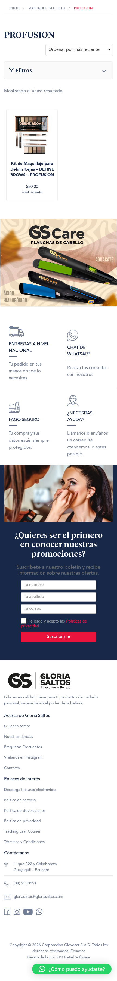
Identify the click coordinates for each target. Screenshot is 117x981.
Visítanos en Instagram (23, 757)
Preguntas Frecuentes (23, 747)
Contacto (12, 768)
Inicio (15, 8)
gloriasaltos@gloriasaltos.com (38, 897)
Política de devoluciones (24, 811)
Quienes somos (17, 726)
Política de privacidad (22, 821)
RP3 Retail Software (73, 957)
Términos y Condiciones (24, 842)
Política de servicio (20, 800)
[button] (72, 969)
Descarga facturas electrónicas (30, 790)
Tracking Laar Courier (22, 831)
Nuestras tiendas (18, 737)
